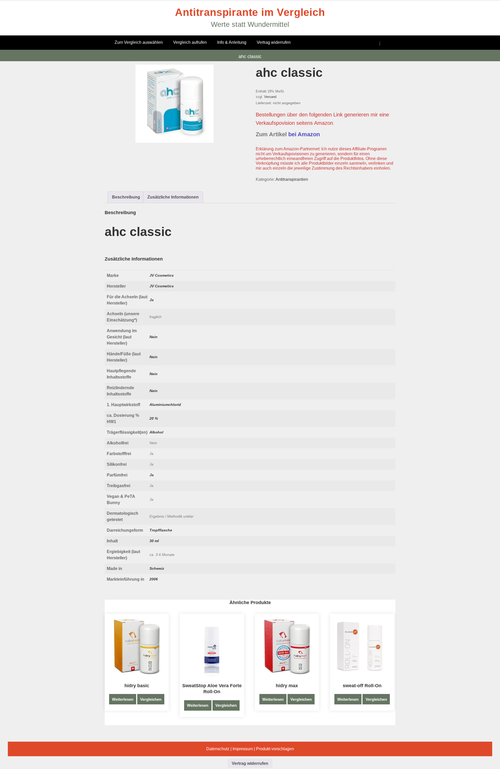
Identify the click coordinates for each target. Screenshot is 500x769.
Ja (151, 300)
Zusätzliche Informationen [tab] (173, 197)
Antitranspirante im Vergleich (250, 12)
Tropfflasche (160, 530)
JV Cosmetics (161, 275)
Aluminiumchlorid (165, 404)
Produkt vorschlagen (275, 749)
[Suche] (371, 44)
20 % (153, 418)
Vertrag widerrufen (274, 42)
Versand (270, 97)
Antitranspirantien (292, 179)
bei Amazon (304, 134)
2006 (153, 579)
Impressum (243, 749)
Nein (153, 337)
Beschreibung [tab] (126, 197)
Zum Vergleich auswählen (139, 42)
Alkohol (156, 432)
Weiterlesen (122, 699)
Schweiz (156, 568)
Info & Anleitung (231, 42)
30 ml (154, 541)
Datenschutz (217, 749)
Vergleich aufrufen (190, 42)
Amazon (323, 123)
